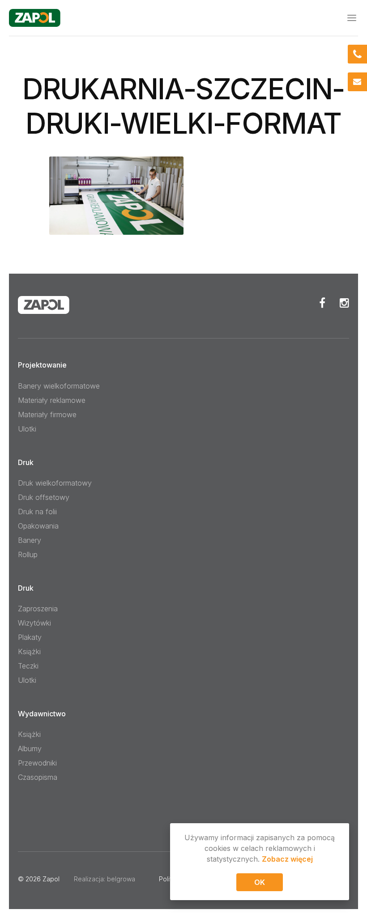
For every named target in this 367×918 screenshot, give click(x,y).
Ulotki (27, 428)
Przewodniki (37, 762)
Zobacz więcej (287, 859)
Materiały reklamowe (51, 400)
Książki (29, 651)
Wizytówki (34, 622)
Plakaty (30, 637)
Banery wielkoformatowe (59, 385)
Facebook (322, 302)
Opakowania (38, 525)
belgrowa (121, 879)
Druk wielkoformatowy (55, 482)
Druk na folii (37, 511)
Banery (29, 540)
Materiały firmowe (47, 414)
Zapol (51, 879)
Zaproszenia (38, 608)
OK (259, 882)
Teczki (28, 665)
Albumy (30, 748)
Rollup (28, 554)
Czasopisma (37, 777)
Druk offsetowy (43, 497)
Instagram (344, 302)
